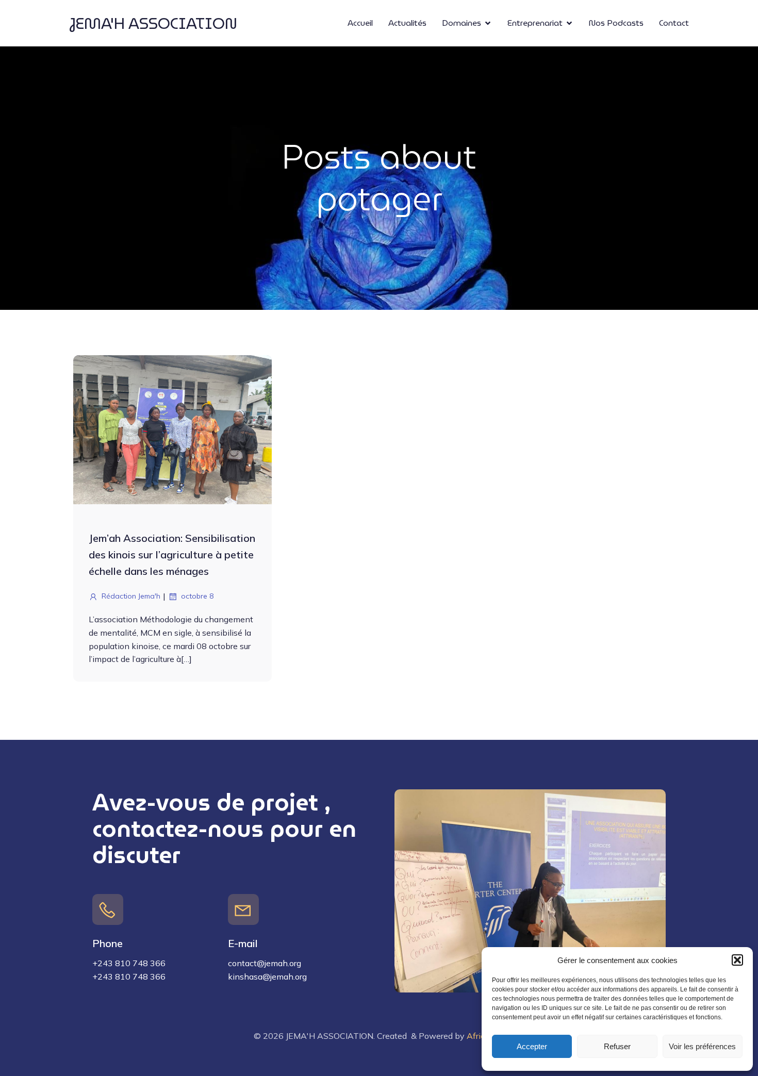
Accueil (360, 22)
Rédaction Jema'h (131, 596)
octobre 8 (197, 596)
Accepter (532, 1046)
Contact (674, 22)
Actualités (407, 22)
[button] (737, 960)
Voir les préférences (702, 1046)
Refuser (617, 1046)
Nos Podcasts (616, 22)
